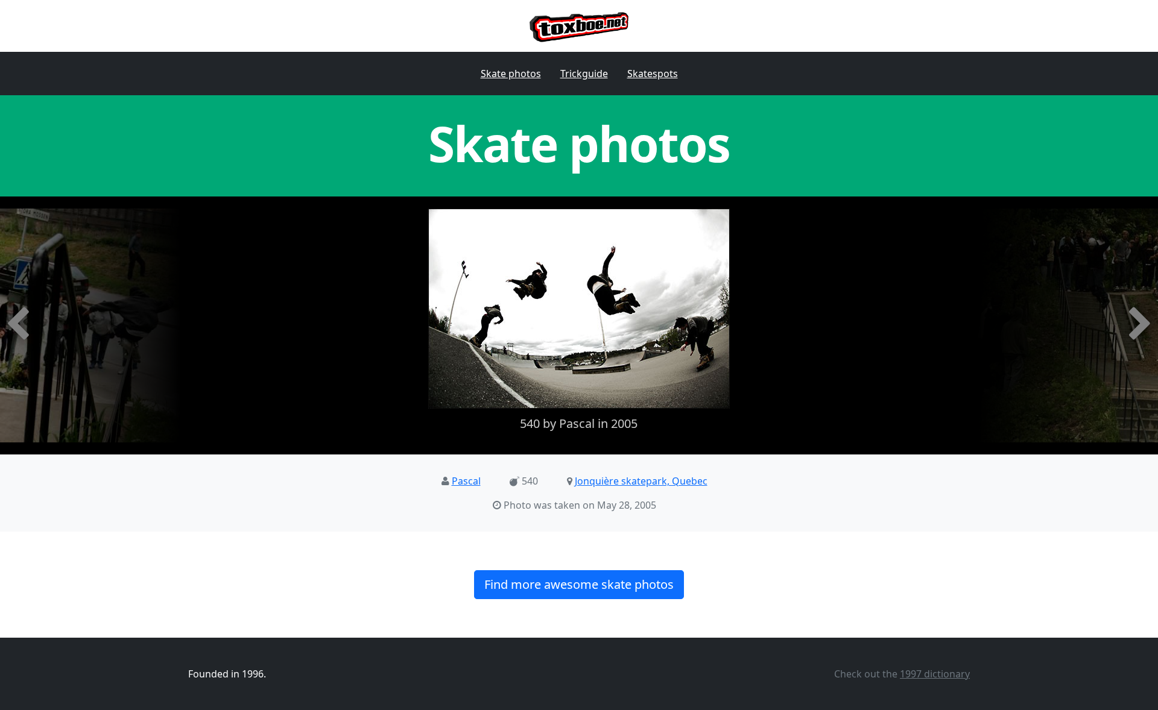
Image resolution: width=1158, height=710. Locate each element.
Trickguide (584, 73)
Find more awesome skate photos (579, 584)
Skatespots (652, 73)
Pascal (466, 481)
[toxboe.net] (579, 26)
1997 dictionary (935, 673)
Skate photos (511, 73)
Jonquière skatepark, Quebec (641, 481)
